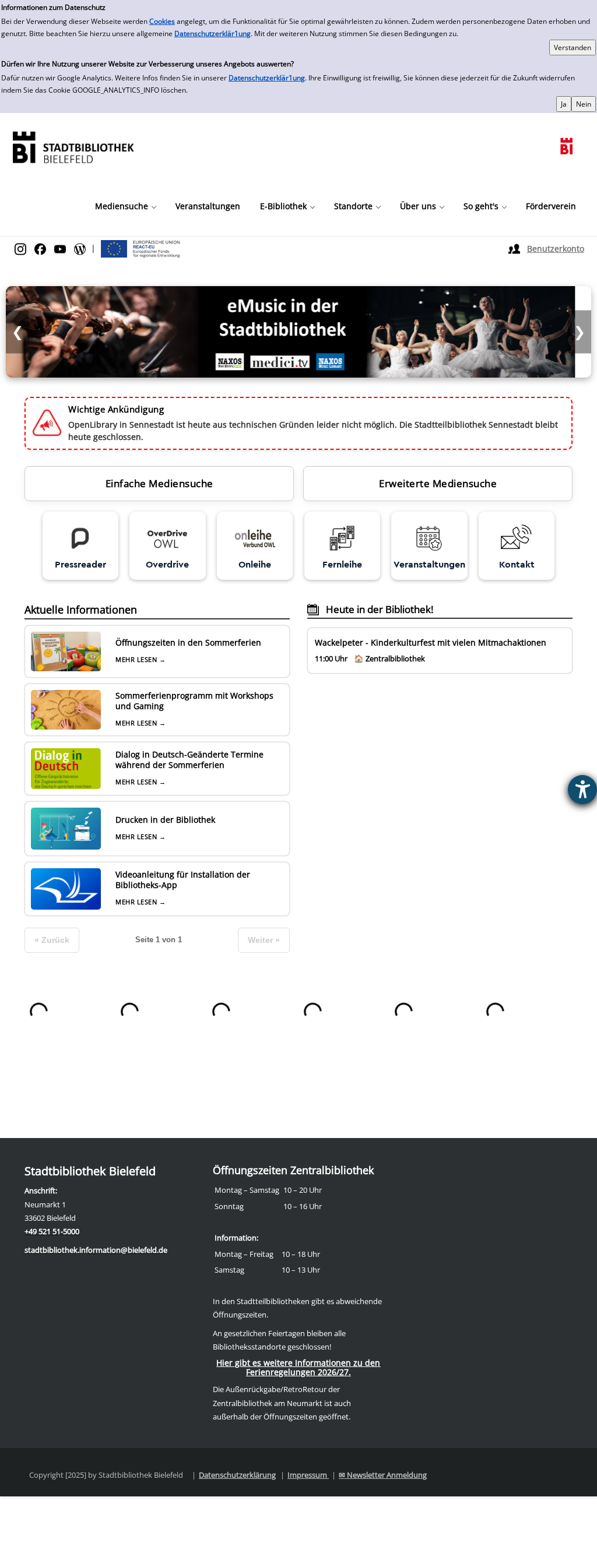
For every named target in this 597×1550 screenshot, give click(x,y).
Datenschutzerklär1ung (212, 33)
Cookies (162, 21)
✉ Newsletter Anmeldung (383, 1475)
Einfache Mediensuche (159, 483)
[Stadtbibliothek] (73, 146)
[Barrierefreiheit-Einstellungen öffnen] (582, 789)
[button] (125, 206)
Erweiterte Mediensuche (438, 483)
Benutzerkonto (555, 248)
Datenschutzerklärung (237, 1475)
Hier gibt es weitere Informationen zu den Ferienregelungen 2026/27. (298, 1367)
